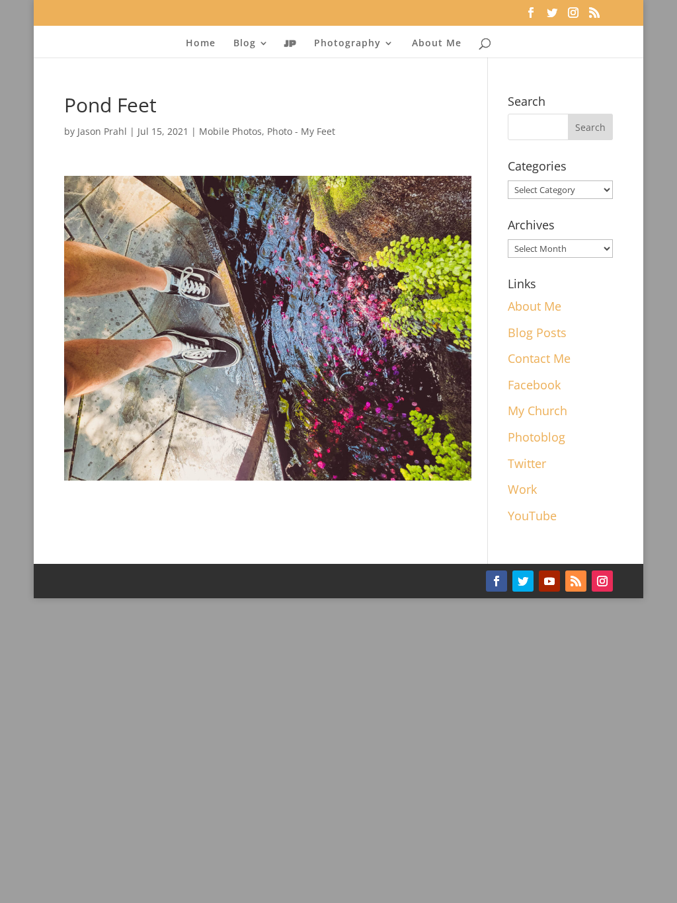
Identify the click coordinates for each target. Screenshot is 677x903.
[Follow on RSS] (575, 581)
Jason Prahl (102, 131)
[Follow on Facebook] (496, 581)
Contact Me (539, 358)
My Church (537, 410)
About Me (436, 43)
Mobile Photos (230, 131)
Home (201, 43)
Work (522, 489)
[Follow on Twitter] (523, 581)
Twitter (527, 463)
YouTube (532, 516)
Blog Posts (537, 332)
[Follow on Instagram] (602, 581)
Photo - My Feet (301, 131)
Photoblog (536, 437)
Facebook (534, 385)
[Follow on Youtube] (549, 581)
